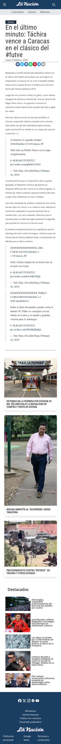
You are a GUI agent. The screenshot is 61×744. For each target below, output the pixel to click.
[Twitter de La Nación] (24, 701)
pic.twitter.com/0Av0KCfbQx (25, 276)
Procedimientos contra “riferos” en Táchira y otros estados (28, 572)
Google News (27, 738)
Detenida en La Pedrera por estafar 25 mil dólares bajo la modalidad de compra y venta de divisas (29, 404)
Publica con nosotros (30, 718)
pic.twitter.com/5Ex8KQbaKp (25, 329)
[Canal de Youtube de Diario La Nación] (37, 701)
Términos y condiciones (43, 738)
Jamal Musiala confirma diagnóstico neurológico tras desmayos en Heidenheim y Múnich (43, 622)
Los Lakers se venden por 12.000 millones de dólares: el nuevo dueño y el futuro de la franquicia (42, 641)
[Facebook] (18, 64)
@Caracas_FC (36, 143)
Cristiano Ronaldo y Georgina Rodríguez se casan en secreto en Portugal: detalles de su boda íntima (43, 660)
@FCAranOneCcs (19, 301)
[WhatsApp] (30, 64)
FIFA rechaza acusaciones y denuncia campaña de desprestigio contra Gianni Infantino (43, 680)
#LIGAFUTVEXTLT (24, 160)
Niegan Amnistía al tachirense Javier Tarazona (28, 511)
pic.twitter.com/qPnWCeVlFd (25, 164)
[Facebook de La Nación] (20, 701)
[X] (22, 64)
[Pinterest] (35, 64)
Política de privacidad (8, 738)
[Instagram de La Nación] (28, 701)
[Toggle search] (54, 4)
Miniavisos (45, 12)
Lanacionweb (17, 12)
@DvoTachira (17, 143)
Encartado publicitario (31, 722)
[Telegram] (39, 64)
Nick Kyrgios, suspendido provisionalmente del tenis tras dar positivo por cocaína (42, 603)
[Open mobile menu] (4, 4)
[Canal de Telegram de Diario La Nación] (33, 701)
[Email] (43, 64)
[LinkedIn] (26, 64)
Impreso (32, 12)
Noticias (11, 22)
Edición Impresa (31, 714)
